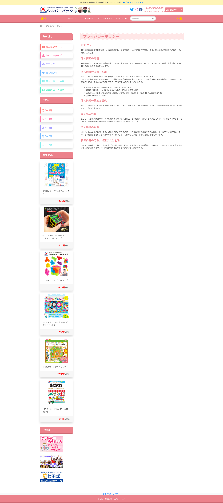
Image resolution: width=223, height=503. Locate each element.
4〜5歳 (48, 127)
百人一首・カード (54, 81)
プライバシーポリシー (111, 494)
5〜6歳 (48, 136)
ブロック (50, 64)
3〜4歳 (48, 119)
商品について (73, 18)
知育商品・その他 (54, 90)
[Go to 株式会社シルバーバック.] (41, 26)
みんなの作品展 (91, 18)
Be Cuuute (51, 72)
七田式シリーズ (53, 46)
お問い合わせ (121, 18)
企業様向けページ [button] (173, 10)
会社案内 (106, 18)
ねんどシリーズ (53, 55)
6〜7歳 (48, 145)
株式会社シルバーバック (115, 499)
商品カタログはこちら (135, 2)
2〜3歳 (48, 110)
